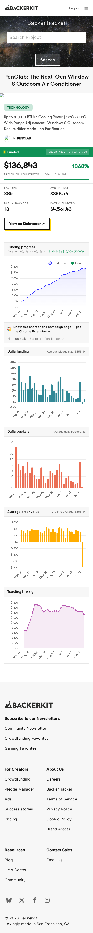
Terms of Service (61, 799)
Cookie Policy (59, 819)
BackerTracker (46, 22)
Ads (8, 799)
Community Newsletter (25, 728)
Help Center (15, 869)
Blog (9, 859)
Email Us (54, 859)
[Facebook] (35, 901)
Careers (53, 779)
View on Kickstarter (25, 224)
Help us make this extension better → (35, 339)
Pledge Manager (19, 789)
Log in (74, 8)
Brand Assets (58, 829)
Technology (18, 107)
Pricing (11, 819)
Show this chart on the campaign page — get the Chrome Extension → (47, 329)
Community (15, 879)
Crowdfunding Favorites (26, 738)
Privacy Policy (59, 809)
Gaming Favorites (20, 748)
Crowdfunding (18, 779)
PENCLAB (24, 138)
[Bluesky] (9, 901)
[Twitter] (22, 901)
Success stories (19, 809)
